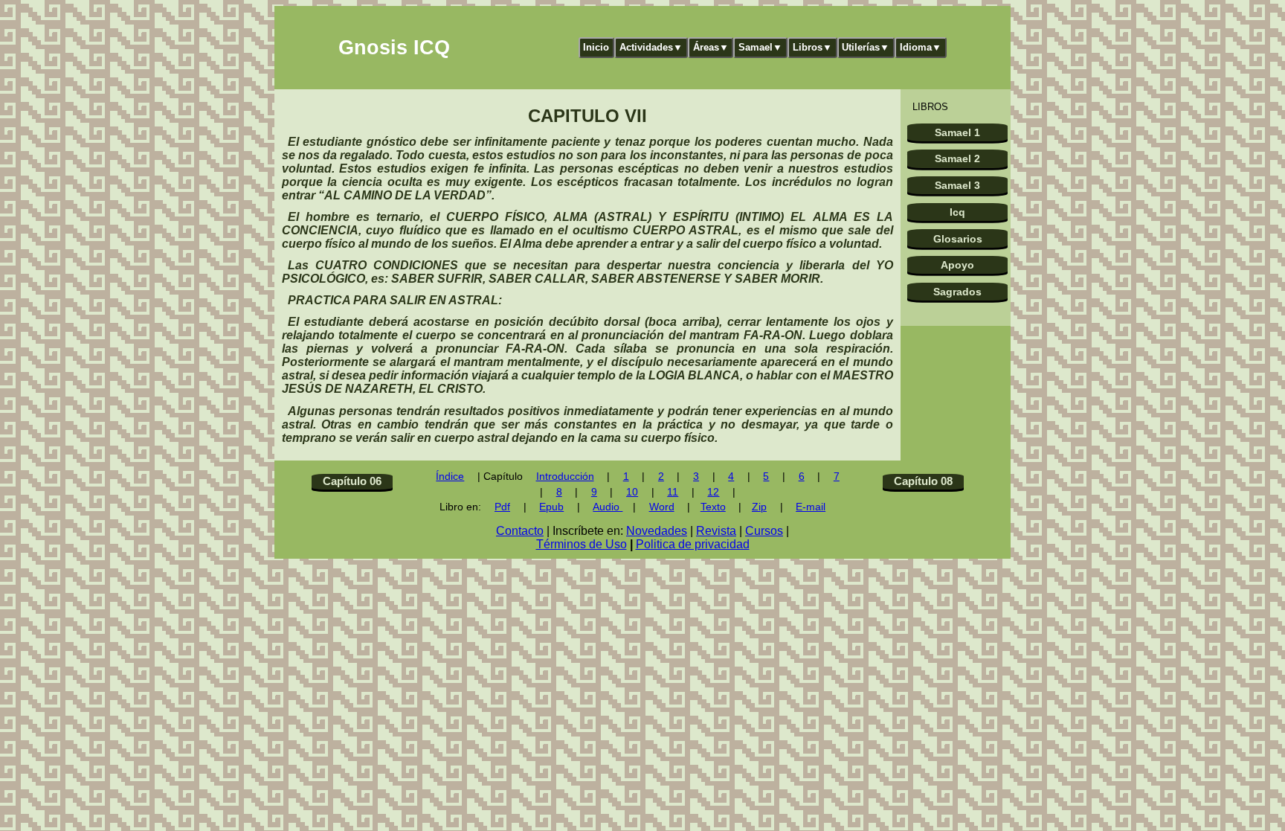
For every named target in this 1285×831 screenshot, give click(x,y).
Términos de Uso (581, 544)
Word (661, 507)
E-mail (810, 507)
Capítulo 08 (923, 481)
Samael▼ (760, 47)
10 (632, 492)
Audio (607, 507)
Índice (450, 476)
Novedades (656, 530)
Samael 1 (957, 132)
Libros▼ (812, 47)
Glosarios (957, 239)
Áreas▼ (711, 47)
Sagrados (957, 292)
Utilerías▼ (865, 47)
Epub (551, 507)
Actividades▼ (651, 47)
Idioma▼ (920, 47)
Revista (716, 530)
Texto (713, 507)
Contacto (520, 530)
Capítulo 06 (352, 481)
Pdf (502, 507)
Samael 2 (957, 158)
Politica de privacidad (693, 544)
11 (672, 492)
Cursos (764, 530)
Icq (957, 212)
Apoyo (957, 265)
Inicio (596, 47)
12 (713, 492)
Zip (759, 507)
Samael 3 (957, 185)
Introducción (565, 476)
